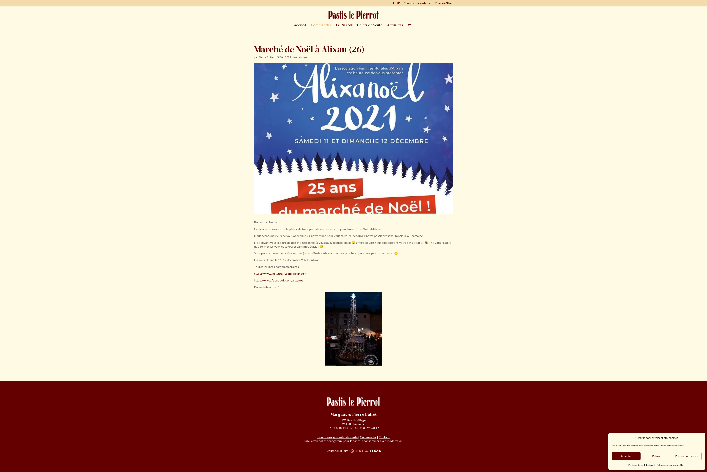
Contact (409, 3)
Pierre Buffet (267, 57)
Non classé (300, 57)
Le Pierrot (344, 25)
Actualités (395, 25)
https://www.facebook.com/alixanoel (279, 280)
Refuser (657, 456)
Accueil (300, 25)
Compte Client (444, 3)
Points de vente (369, 25)
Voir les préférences (687, 456)
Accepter (626, 456)
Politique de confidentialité (641, 465)
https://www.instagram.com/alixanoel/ (280, 273)
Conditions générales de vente (337, 437)
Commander (321, 25)
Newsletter (424, 3)
